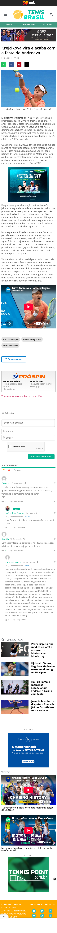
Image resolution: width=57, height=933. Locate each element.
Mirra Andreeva (10, 345)
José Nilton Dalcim (14, 513)
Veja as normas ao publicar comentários (22, 396)
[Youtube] (34, 916)
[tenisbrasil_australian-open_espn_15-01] (28, 201)
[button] (5, 14)
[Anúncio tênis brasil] (28, 766)
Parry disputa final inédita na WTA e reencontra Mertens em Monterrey (42, 650)
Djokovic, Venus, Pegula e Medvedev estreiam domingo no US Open (43, 668)
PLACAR (9, 25)
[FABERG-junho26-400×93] (28, 40)
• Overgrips (35, 386)
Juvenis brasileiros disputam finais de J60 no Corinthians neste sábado (43, 705)
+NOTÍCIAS (47, 25)
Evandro (27, 516)
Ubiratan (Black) (13, 562)
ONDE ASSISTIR (28, 25)
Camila (26, 565)
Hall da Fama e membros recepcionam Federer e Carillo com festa (41, 688)
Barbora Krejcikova (32, 339)
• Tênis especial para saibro (12, 385)
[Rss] (50, 916)
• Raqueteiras (9, 389)
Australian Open (11, 339)
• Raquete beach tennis (41, 383)
